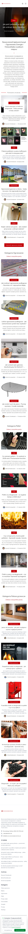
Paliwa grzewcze (14, 102)
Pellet (14, 20)
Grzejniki (3, 904)
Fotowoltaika (4, 901)
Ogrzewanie (14, 185)
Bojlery (14, 223)
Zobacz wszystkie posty (14, 256)
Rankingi (3, 909)
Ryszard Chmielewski (6, 875)
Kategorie (4, 885)
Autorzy (3, 872)
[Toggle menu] (25, 3)
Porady (3, 907)
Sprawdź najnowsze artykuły (14, 245)
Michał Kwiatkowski (6, 878)
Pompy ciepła (4, 899)
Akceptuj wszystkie (20, 930)
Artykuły (4, 840)
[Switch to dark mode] (22, 3)
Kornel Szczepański (6, 880)
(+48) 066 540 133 (7, 833)
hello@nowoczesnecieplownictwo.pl (12, 836)
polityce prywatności (16, 927)
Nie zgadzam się (8, 930)
